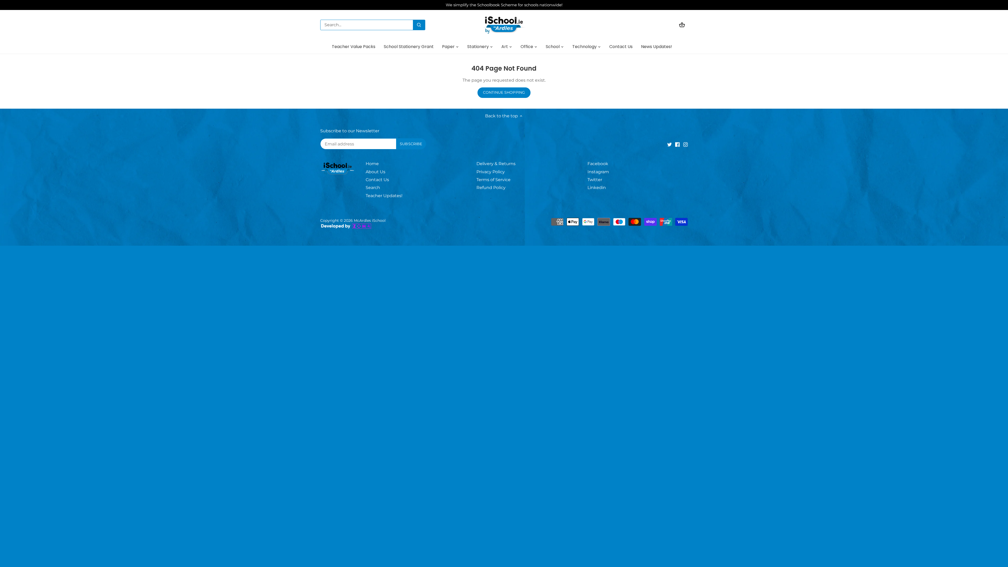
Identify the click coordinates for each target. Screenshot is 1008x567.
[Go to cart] (682, 25)
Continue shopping (504, 92)
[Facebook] (677, 144)
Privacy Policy (490, 171)
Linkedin (596, 187)
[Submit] (419, 25)
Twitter (594, 179)
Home (372, 163)
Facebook (597, 163)
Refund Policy (491, 187)
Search (373, 187)
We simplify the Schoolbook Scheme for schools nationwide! (504, 4)
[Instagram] (685, 144)
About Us (375, 171)
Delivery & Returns (496, 163)
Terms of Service (493, 179)
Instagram (598, 171)
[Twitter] (669, 144)
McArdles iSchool (370, 220)
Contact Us (377, 179)
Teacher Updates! (384, 195)
